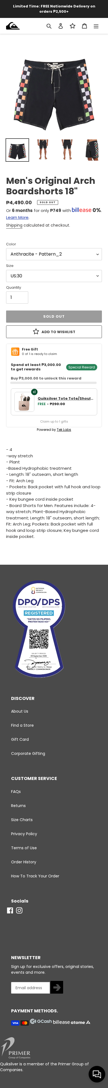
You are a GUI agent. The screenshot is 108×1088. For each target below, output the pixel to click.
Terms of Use (24, 848)
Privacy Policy (24, 834)
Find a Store (22, 725)
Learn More (17, 217)
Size (10, 265)
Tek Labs (64, 429)
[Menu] (96, 26)
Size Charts (22, 819)
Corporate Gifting (28, 753)
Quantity (13, 287)
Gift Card (20, 739)
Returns (18, 805)
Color (11, 244)
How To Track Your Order (35, 876)
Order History (23, 862)
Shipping (14, 225)
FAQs (16, 791)
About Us (19, 711)
